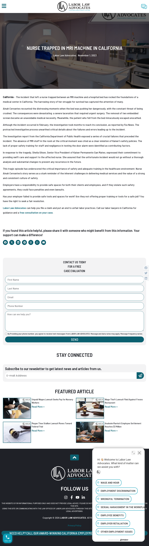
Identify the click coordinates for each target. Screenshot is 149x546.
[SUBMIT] (140, 375)
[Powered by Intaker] (124, 540)
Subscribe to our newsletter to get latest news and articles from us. (53, 368)
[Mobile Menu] (4, 5)
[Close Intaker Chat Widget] (139, 452)
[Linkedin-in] (83, 497)
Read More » (38, 406)
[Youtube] (77, 497)
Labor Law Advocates (14, 207)
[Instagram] (66, 497)
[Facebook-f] (71, 497)
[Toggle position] (133, 452)
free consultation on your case (36, 212)
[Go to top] (74, 457)
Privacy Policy (74, 525)
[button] (5, 242)
